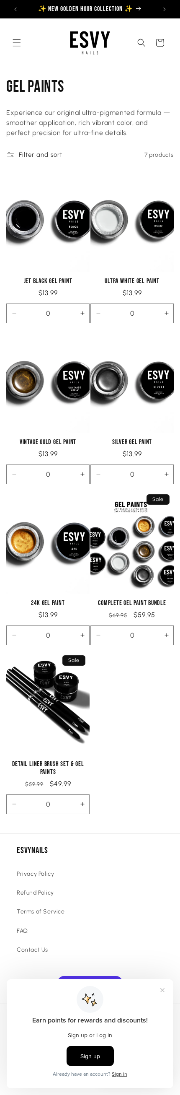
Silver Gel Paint (132, 442)
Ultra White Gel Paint (132, 281)
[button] (17, 43)
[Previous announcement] (15, 9)
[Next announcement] (164, 9)
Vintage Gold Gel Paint (48, 442)
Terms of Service (41, 911)
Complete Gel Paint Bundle (132, 603)
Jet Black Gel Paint (48, 281)
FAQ (22, 930)
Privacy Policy (35, 873)
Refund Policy (35, 892)
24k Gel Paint (47, 603)
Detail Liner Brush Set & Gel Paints (48, 768)
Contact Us (32, 949)
